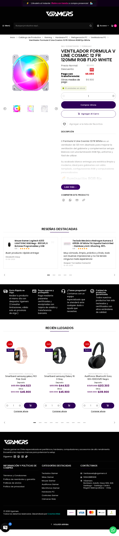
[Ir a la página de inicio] (59, 14)
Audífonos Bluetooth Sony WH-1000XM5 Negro (98, 377)
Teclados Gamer (50, 473)
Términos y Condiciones (14, 475)
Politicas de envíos (12, 483)
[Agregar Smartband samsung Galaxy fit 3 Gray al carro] (69, 405)
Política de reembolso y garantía (19, 479)
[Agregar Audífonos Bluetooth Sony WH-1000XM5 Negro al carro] (107, 405)
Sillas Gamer (48, 477)
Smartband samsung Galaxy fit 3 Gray (59, 377)
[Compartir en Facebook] (63, 200)
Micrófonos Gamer (51, 488)
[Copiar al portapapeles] (83, 200)
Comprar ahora (88, 105)
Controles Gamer (50, 495)
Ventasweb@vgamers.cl (95, 473)
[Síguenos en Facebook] (18, 456)
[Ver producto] (9, 244)
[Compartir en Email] (77, 200)
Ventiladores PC (98, 37)
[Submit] (90, 26)
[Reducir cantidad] (63, 96)
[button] (48, 275)
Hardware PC (61, 37)
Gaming (48, 37)
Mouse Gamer (48, 480)
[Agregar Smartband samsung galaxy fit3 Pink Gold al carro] (30, 405)
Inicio (12, 37)
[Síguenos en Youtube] (22, 456)
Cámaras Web (49, 499)
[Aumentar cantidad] (113, 96)
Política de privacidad (13, 486)
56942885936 (89, 477)
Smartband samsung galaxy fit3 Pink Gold (21, 377)
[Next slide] (56, 108)
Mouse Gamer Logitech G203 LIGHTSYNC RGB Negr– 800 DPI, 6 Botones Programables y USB (31, 244)
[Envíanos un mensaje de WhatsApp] (113, 530)
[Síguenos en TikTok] (26, 456)
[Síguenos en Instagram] (14, 456)
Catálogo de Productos (30, 37)
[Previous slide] (5, 108)
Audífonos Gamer (50, 484)
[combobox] (53, 26)
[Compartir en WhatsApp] (70, 200)
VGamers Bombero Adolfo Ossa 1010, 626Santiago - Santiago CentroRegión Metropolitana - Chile (98, 484)
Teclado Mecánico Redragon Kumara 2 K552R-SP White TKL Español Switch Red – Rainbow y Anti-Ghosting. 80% (93, 244)
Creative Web (53, 514)
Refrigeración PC (79, 37)
